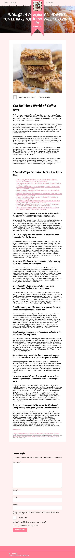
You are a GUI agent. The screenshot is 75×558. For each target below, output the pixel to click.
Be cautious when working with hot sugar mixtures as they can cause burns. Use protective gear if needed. (38, 201)
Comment (17, 462)
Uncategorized (17, 429)
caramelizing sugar (23, 433)
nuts (43, 435)
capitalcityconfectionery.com (37, 22)
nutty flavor (48, 435)
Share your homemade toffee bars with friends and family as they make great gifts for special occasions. (37, 208)
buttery (15, 433)
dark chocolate (49, 433)
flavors (19, 435)
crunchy (42, 433)
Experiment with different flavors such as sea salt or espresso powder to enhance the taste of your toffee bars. (37, 205)
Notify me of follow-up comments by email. (30, 522)
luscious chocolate (26, 435)
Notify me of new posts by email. (26, 525)
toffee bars (22, 437)
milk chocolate (37, 435)
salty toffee (56, 435)
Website (15, 505)
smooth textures (50, 436)
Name (15, 490)
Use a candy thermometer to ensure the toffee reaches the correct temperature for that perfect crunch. (36, 180)
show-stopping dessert (38, 436)
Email (15, 497)
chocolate (36, 433)
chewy (30, 433)
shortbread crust (26, 436)
